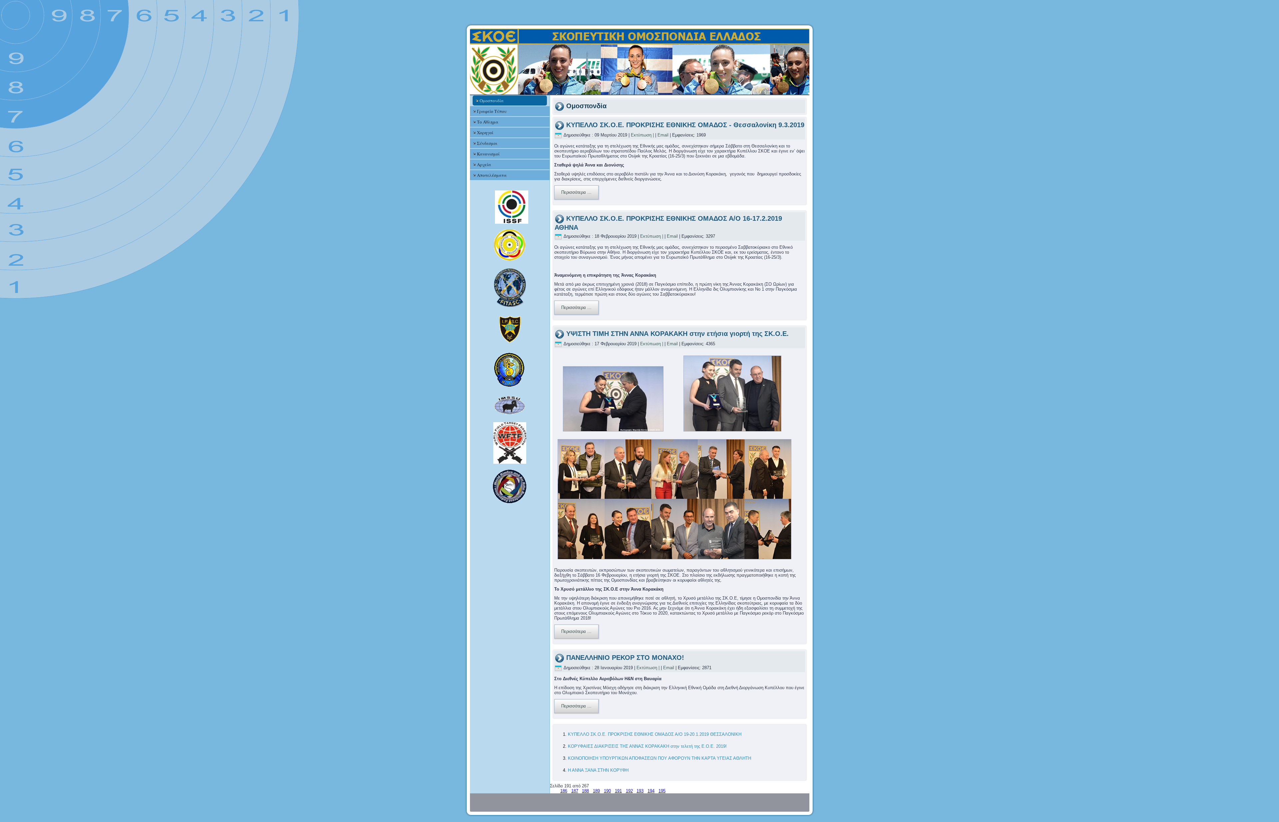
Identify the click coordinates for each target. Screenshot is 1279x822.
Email (662, 135)
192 (629, 790)
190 (607, 790)
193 (640, 790)
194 (650, 790)
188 (585, 790)
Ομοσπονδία (492, 101)
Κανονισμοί (488, 154)
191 (618, 790)
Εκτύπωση (641, 135)
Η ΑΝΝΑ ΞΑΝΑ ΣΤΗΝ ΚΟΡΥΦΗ (598, 770)
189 (596, 790)
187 (574, 790)
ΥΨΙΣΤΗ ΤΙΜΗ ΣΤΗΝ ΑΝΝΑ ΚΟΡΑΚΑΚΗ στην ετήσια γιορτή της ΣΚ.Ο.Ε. (677, 333)
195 (661, 790)
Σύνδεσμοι (487, 143)
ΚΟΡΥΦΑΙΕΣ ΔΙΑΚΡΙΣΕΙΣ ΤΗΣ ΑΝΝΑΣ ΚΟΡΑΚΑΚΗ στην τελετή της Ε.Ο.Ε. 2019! (647, 746)
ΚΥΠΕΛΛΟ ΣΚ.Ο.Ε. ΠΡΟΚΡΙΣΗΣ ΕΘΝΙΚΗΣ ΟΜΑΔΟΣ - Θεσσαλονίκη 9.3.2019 (685, 125)
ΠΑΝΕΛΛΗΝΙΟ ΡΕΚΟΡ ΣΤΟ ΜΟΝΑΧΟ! (625, 657)
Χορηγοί (485, 133)
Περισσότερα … (576, 192)
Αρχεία (484, 164)
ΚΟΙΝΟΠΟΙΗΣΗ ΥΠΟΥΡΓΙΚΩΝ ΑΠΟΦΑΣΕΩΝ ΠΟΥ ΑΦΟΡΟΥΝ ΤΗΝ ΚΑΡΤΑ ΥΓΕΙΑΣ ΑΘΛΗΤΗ (659, 758)
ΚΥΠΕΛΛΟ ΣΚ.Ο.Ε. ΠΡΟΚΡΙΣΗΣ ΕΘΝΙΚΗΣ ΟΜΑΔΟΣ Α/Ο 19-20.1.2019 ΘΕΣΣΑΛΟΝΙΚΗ (654, 734)
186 (563, 790)
